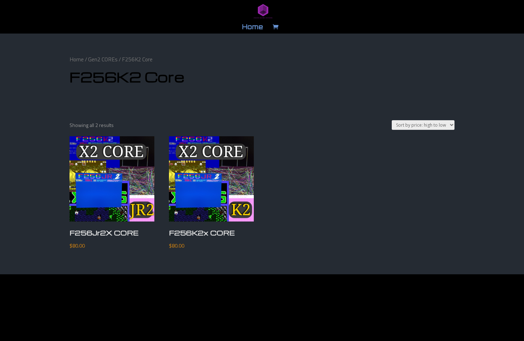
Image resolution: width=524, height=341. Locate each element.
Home (252, 27)
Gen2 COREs (103, 59)
